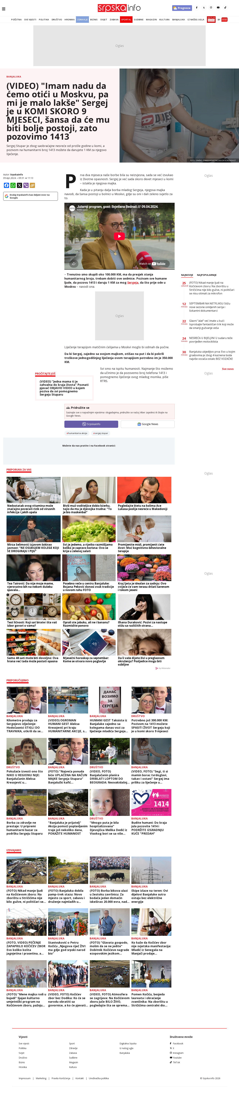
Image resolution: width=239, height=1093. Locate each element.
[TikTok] (225, 7)
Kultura (164, 19)
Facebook (178, 1043)
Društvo (57, 19)
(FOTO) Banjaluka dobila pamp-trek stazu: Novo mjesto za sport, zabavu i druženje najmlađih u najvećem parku (66, 896)
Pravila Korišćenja (61, 1078)
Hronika (70, 19)
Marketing (41, 1078)
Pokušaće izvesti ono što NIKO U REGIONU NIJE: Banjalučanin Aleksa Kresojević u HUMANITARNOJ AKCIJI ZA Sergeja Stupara (26, 777)
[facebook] (196, 7)
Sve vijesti (30, 19)
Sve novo (228, 369)
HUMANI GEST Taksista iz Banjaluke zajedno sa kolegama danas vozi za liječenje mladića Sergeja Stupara (108, 725)
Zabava (114, 19)
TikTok (176, 1062)
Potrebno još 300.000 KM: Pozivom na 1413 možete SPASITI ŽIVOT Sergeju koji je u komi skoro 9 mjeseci (150, 725)
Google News (150, 424)
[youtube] (218, 7)
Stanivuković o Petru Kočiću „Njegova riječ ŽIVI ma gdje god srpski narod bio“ (67, 948)
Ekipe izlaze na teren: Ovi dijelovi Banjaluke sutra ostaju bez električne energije (149, 896)
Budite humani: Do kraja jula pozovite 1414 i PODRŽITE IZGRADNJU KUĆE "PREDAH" (149, 828)
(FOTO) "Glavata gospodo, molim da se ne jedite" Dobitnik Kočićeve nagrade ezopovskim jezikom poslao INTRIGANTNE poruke (109, 948)
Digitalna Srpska (128, 1043)
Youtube (177, 1057)
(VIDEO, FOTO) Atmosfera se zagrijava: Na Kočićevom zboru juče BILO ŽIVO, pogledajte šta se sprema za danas (110, 999)
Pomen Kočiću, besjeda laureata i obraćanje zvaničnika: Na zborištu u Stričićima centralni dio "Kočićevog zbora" (149, 999)
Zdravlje (82, 19)
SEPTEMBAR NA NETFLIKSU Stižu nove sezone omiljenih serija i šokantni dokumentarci (209, 307)
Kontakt (79, 1078)
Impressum (25, 1078)
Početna (16, 19)
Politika (44, 19)
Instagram (178, 1052)
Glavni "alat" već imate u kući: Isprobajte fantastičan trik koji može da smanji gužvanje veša (211, 324)
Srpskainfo (16, 174)
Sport (72, 1043)
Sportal (126, 19)
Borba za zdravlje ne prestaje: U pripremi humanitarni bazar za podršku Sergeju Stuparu (25, 828)
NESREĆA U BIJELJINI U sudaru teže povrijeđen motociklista (210, 339)
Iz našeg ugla (195, 19)
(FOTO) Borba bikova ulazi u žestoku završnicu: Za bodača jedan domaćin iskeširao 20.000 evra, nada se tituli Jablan (109, 896)
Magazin (151, 19)
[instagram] (211, 7)
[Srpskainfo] (119, 8)
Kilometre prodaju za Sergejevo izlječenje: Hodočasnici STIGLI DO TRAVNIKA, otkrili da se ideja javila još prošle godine (24, 725)
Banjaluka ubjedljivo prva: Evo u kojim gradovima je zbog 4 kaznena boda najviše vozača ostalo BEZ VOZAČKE (212, 355)
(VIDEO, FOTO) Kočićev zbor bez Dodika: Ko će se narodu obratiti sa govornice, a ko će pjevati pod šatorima (67, 999)
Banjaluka (178, 19)
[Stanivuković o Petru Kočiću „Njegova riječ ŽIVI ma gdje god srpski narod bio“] (68, 922)
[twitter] (203, 7)
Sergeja (132, 282)
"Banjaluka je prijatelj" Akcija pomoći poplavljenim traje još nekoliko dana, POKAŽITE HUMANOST (68, 828)
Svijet (103, 19)
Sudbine (138, 19)
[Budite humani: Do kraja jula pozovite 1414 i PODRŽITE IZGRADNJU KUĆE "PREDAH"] (151, 802)
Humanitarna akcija (77, 433)
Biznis (94, 19)
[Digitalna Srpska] (211, 19)
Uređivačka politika (99, 1078)
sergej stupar (101, 433)
